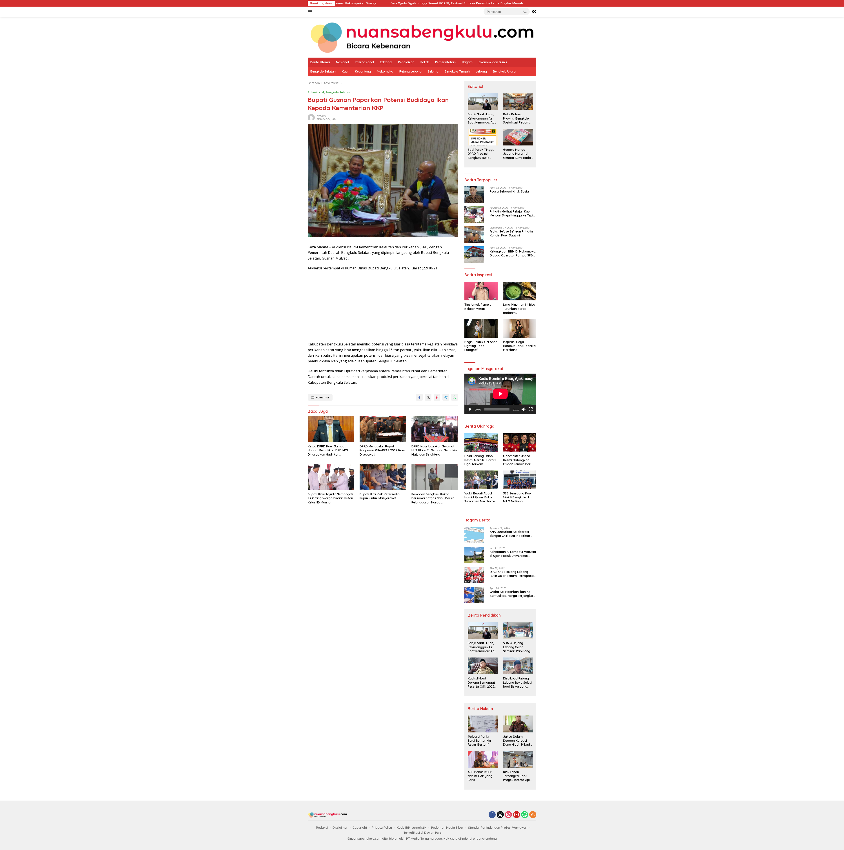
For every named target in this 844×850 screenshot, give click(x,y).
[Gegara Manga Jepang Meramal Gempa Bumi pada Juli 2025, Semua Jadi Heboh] (518, 137)
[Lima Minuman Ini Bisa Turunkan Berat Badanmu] (519, 291)
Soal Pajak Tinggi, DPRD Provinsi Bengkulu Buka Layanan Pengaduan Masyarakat (481, 154)
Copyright (360, 828)
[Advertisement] (383, 306)
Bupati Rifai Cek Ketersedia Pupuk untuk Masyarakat (380, 496)
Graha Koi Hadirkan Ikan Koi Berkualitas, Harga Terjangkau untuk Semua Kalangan (512, 594)
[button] (525, 11)
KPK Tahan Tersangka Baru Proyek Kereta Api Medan (516, 776)
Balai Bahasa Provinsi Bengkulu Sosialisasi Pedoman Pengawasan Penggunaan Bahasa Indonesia (518, 118)
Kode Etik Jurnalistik (411, 828)
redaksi (321, 116)
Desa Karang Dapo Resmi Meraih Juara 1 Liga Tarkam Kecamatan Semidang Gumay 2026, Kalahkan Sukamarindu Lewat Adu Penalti (480, 460)
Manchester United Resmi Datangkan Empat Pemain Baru (517, 460)
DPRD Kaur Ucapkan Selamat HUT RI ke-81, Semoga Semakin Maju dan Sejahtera (434, 450)
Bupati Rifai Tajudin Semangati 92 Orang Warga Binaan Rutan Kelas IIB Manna (330, 498)
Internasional (364, 62)
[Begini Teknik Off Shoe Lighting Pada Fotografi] (481, 328)
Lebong (481, 71)
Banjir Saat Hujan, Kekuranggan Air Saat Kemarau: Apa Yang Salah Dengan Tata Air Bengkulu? (482, 118)
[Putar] (470, 409)
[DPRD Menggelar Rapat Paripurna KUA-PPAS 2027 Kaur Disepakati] (383, 429)
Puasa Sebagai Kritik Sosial (509, 191)
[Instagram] (508, 815)
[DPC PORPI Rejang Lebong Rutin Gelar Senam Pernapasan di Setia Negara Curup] (474, 575)
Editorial (386, 62)
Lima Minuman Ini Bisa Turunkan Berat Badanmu (519, 308)
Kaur (345, 71)
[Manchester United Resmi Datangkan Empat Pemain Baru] (519, 442)
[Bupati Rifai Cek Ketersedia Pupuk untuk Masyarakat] (383, 477)
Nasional (342, 62)
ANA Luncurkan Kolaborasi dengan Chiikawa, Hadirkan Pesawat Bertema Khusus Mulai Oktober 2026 (512, 534)
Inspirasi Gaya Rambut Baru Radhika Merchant (519, 346)
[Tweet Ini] (428, 397)
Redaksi (322, 828)
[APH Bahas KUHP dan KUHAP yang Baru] (483, 759)
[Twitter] (500, 815)
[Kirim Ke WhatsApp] (454, 397)
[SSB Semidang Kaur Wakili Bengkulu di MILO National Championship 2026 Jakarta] (519, 479)
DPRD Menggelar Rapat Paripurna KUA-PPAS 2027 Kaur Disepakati (382, 450)
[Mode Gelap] (534, 11)
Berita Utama (320, 62)
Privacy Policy (382, 828)
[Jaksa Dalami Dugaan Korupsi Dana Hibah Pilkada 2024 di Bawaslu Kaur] (518, 724)
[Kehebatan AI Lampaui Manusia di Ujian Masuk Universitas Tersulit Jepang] (474, 555)
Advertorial (316, 92)
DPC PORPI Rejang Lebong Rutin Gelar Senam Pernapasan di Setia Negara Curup (512, 574)
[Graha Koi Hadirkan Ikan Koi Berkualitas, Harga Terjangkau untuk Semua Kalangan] (474, 595)
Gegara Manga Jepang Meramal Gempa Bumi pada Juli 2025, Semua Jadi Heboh (517, 154)
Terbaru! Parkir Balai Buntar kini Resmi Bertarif (479, 740)
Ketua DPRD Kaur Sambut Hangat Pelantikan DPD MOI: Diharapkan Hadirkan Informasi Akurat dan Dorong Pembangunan (531, 3)
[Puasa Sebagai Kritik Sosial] (474, 194)
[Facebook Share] (419, 397)
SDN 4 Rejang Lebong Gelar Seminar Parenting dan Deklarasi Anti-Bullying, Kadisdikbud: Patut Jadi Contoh (517, 647)
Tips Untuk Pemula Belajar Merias (477, 307)
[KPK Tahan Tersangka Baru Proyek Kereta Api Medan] (518, 759)
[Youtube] (516, 815)
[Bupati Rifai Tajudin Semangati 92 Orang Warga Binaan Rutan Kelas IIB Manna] (331, 477)
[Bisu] (523, 409)
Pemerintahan (445, 62)
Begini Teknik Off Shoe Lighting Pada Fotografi (480, 346)
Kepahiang (363, 71)
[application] (500, 394)
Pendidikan (406, 62)
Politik (424, 62)
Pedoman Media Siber (447, 828)
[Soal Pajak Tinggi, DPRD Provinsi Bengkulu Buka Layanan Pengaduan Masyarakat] (483, 137)
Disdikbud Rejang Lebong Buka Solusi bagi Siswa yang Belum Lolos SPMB (517, 682)
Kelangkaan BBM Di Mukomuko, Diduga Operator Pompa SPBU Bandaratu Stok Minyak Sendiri (513, 253)
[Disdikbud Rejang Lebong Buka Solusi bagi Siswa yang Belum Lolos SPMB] (518, 665)
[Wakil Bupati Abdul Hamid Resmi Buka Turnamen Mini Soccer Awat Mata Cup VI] (481, 479)
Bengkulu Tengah (457, 71)
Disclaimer (340, 828)
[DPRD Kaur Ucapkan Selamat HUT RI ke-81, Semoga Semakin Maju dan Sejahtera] (434, 429)
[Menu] (311, 11)
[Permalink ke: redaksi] (311, 117)
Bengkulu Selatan (323, 71)
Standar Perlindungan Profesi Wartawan (498, 828)
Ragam (467, 62)
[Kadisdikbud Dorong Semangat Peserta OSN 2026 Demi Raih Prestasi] (483, 665)
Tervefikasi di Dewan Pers (423, 833)
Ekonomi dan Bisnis (493, 62)
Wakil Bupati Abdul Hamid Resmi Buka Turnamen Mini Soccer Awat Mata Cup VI (480, 497)
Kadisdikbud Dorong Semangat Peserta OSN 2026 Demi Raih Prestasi (481, 682)
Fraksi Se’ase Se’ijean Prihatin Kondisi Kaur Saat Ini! (511, 233)
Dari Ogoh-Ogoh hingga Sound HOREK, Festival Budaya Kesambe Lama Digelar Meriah (357, 3)
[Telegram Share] (445, 397)
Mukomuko (385, 71)
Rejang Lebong (410, 71)
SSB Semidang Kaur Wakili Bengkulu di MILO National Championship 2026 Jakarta (517, 497)
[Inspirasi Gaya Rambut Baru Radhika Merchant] (519, 328)
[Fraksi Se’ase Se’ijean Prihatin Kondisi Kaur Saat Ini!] (474, 234)
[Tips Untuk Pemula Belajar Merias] (481, 291)
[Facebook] (492, 815)
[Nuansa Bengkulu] (422, 37)
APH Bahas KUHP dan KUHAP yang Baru (480, 776)
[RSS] (532, 815)
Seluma (433, 71)
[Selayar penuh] (530, 409)
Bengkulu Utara (504, 71)
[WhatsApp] (524, 815)
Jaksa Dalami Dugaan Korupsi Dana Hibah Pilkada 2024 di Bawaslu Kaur (517, 741)
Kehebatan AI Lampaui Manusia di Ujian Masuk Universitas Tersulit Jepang (513, 554)
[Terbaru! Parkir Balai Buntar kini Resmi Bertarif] (483, 724)
